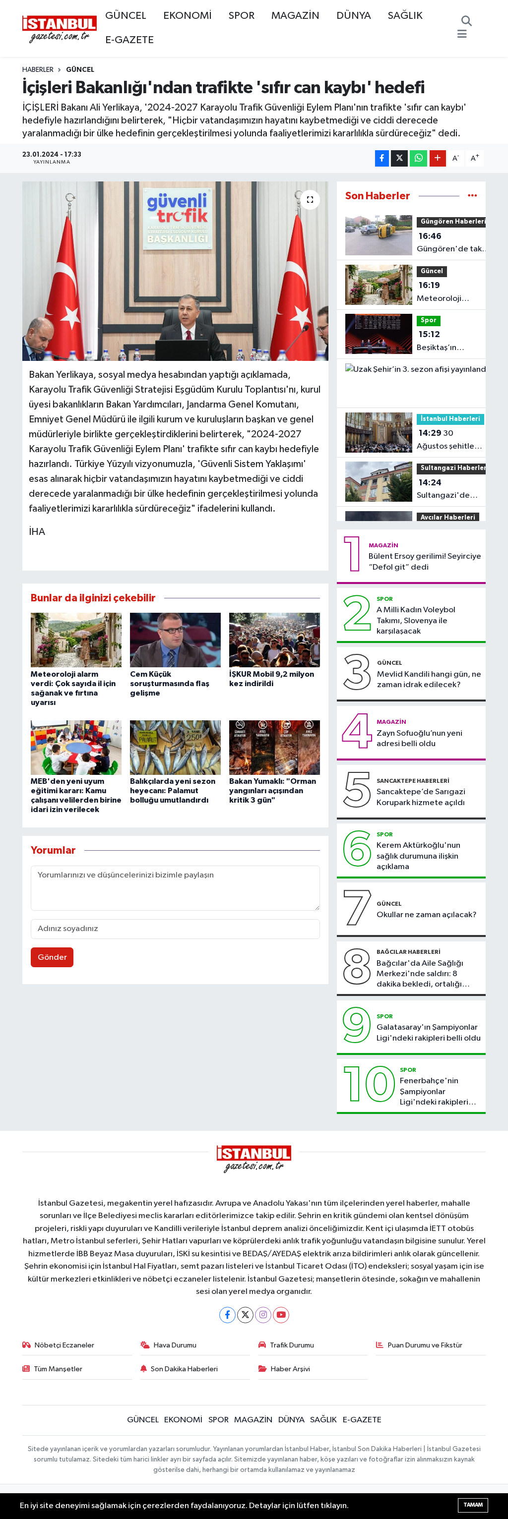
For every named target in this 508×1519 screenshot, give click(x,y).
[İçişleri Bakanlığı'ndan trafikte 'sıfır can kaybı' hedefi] (175, 271)
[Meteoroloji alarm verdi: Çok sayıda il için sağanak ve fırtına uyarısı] (76, 640)
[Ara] (466, 22)
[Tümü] (472, 196)
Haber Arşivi (290, 1369)
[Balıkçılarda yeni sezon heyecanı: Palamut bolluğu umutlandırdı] (175, 747)
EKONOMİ (187, 15)
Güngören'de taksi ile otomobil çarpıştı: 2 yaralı (452, 244)
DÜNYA (353, 15)
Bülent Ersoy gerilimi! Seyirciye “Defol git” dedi (425, 561)
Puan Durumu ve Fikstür (425, 1345)
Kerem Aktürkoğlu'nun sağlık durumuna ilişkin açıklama (418, 856)
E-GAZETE (129, 40)
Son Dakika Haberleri (184, 1369)
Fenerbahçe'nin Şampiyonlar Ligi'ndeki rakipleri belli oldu (434, 1092)
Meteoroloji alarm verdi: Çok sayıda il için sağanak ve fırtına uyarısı (447, 293)
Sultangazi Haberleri (455, 468)
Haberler (38, 69)
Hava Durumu (175, 1345)
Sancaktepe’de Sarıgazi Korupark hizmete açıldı (421, 797)
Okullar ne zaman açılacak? (427, 915)
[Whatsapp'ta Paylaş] (418, 158)
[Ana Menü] (462, 34)
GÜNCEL (125, 15)
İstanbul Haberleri (450, 419)
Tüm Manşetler (58, 1369)
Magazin (383, 545)
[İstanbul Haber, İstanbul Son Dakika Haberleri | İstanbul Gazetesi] (59, 28)
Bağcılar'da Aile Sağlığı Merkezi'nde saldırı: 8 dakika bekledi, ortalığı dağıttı (420, 974)
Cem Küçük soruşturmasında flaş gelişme (169, 683)
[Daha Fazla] (438, 158)
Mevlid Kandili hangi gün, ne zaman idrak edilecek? (429, 679)
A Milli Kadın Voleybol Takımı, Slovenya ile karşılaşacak (416, 621)
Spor (429, 320)
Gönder (52, 957)
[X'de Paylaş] (399, 158)
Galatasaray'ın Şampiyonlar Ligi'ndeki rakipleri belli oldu (429, 1032)
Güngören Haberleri (453, 222)
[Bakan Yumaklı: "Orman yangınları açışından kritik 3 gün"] (274, 747)
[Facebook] (227, 1315)
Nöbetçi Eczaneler (64, 1345)
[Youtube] (281, 1315)
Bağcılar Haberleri (409, 952)
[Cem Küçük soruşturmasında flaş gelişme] (175, 640)
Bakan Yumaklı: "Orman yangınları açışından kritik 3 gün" (272, 790)
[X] (245, 1315)
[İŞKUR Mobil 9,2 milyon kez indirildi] (274, 640)
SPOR (241, 15)
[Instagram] (263, 1315)
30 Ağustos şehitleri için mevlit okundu (450, 441)
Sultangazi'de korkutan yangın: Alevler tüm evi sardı (454, 490)
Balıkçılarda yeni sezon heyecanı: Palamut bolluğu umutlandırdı (172, 790)
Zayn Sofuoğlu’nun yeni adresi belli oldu (419, 738)
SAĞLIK (405, 15)
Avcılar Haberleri (448, 518)
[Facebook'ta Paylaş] (382, 158)
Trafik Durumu (292, 1345)
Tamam (473, 1505)
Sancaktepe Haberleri (413, 781)
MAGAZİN (295, 15)
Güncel (80, 69)
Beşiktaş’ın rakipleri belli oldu (440, 342)
